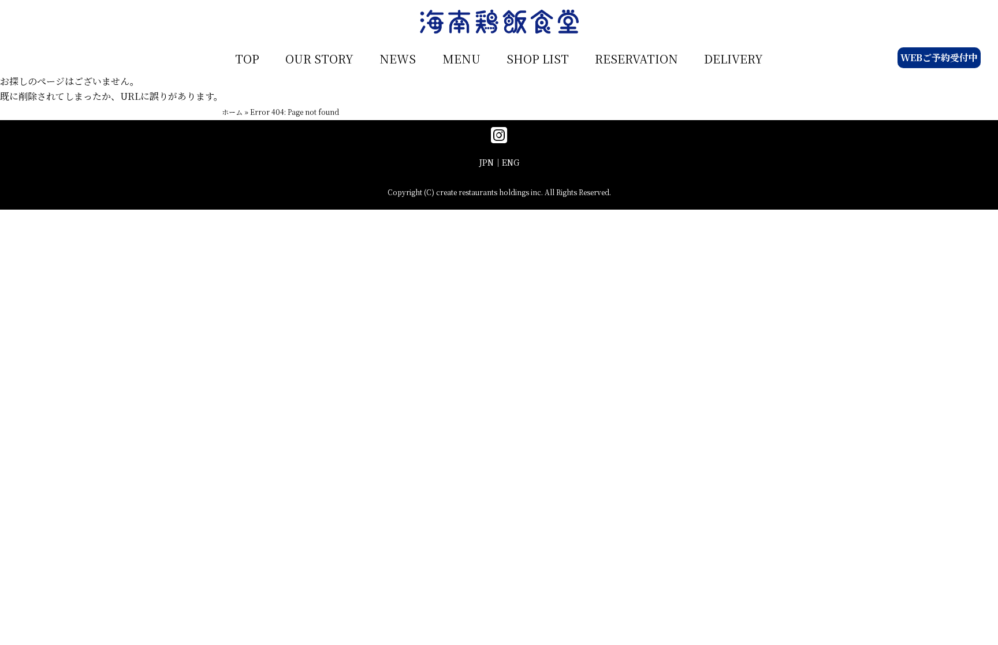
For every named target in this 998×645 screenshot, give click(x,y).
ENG (510, 162)
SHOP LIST (538, 58)
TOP (247, 58)
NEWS (397, 58)
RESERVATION (636, 58)
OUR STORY (319, 58)
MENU (461, 58)
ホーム (232, 112)
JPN (486, 162)
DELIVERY (733, 58)
